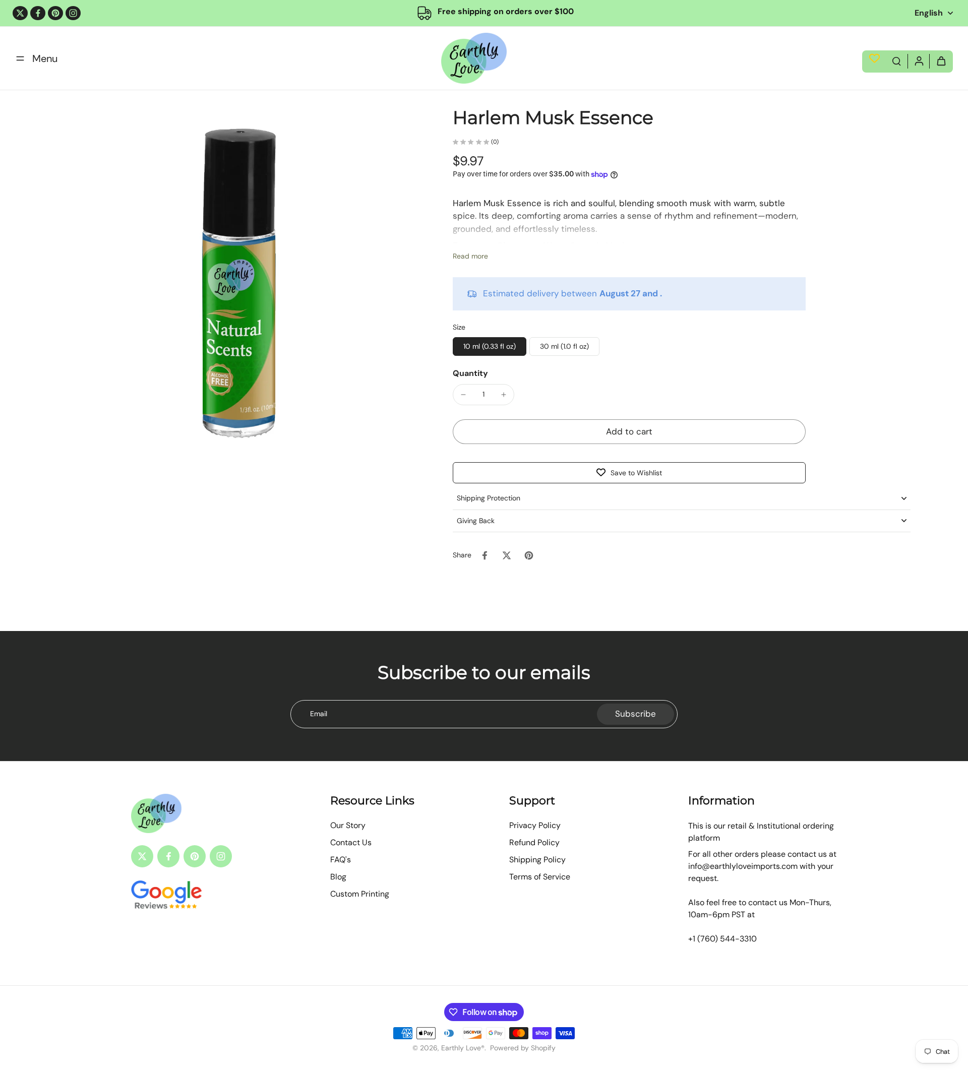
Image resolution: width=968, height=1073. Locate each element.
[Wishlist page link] (874, 58)
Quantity (470, 373)
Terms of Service (539, 876)
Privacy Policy (535, 825)
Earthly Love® (463, 1047)
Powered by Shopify (523, 1047)
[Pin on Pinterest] (529, 555)
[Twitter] (20, 13)
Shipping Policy (537, 859)
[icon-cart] (941, 60)
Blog (338, 876)
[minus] (463, 395)
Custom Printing (359, 894)
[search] (896, 60)
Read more (470, 256)
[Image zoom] (238, 287)
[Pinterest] (55, 13)
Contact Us (351, 842)
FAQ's (340, 859)
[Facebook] (37, 13)
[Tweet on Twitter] (507, 555)
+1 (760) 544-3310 (722, 938)
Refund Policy (534, 842)
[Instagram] (73, 13)
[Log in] (919, 60)
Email (318, 713)
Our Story (348, 825)
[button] (629, 431)
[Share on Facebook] (484, 555)
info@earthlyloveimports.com (743, 866)
